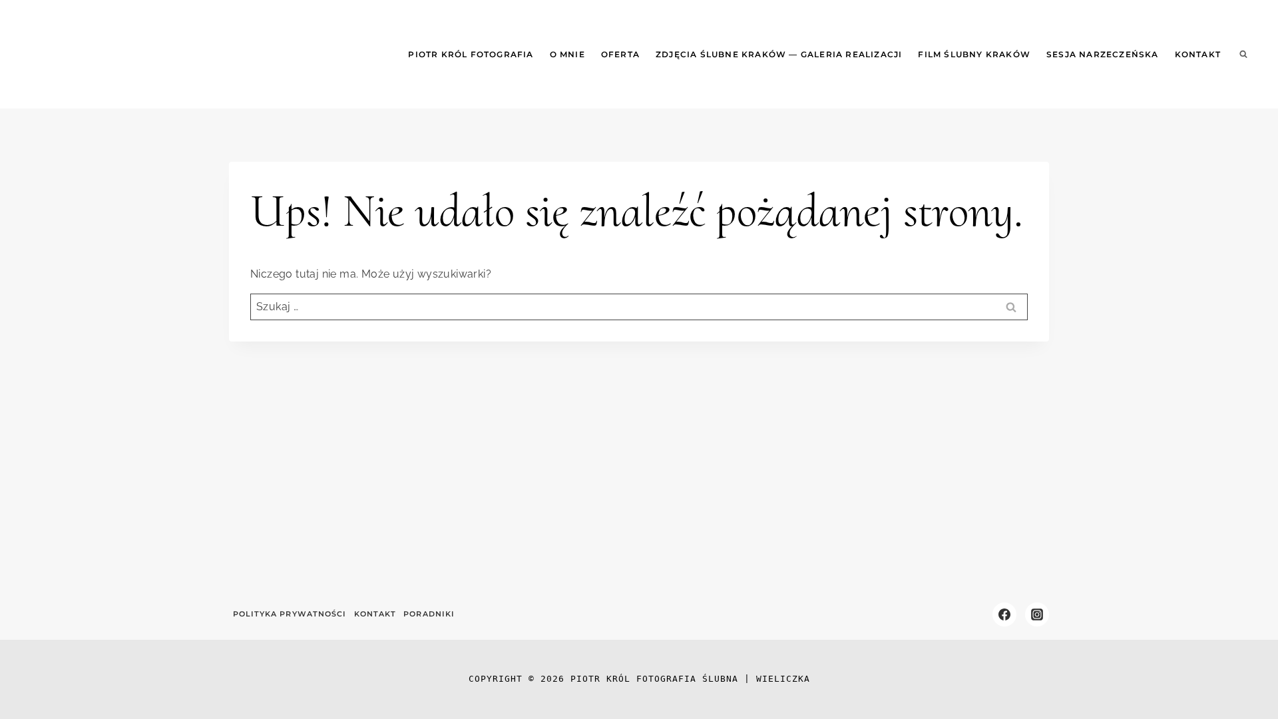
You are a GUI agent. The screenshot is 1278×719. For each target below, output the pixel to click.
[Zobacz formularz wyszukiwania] (1243, 55)
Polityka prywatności (290, 613)
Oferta (620, 54)
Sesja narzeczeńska (1102, 54)
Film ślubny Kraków (974, 54)
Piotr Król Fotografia (470, 54)
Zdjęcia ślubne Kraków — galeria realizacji (779, 54)
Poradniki (429, 613)
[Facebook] (1004, 614)
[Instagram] (1037, 614)
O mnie (567, 54)
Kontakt (1198, 54)
